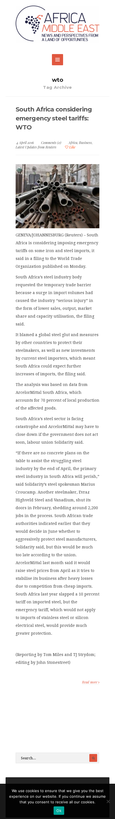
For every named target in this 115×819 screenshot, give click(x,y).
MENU (57, 59)
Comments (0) (51, 142)
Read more (90, 682)
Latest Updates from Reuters (36, 147)
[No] (108, 801)
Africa (72, 142)
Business (85, 142)
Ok (58, 810)
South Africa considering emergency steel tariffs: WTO (54, 118)
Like (71, 147)
